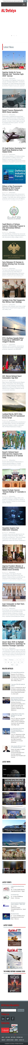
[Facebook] (12, 1018)
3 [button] (16, 35)
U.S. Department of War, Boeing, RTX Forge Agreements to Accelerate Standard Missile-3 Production (17, 730)
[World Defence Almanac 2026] (15, 983)
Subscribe (9, 1028)
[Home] (8, 10)
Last (17, 664)
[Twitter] (8, 1018)
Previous (11, 659)
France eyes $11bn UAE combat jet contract (18, 684)
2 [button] (14, 35)
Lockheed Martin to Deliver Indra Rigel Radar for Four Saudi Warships (17, 715)
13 (22, 662)
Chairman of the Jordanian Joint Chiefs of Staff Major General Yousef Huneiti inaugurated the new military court (13, 308)
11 (14, 662)
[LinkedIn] (3, 1018)
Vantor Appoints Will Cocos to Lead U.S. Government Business (18, 746)
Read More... (13, 78)
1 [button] (11, 35)
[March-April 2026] (15, 938)
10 (11, 662)
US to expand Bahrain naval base (17, 672)
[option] (13, 24)
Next (12, 664)
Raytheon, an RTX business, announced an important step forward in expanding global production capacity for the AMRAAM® (13, 347)
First (6, 659)
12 (18, 662)
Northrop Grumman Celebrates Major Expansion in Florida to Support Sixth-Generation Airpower (18, 699)
